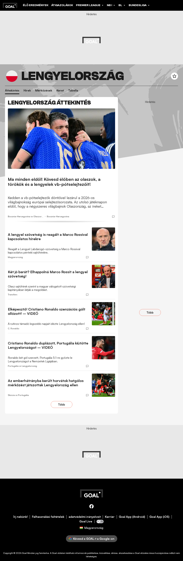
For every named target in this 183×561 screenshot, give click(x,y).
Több (61, 404)
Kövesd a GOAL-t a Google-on (93, 538)
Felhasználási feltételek (48, 516)
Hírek (27, 90)
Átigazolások (62, 5)
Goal (24, 553)
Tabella (73, 90)
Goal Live (85, 521)
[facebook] (91, 506)
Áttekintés (12, 90)
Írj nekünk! (20, 516)
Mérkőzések (43, 90)
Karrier (110, 516)
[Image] (61, 138)
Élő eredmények (35, 5)
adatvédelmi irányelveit (85, 516)
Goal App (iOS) (159, 516)
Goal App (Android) (132, 516)
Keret (60, 90)
